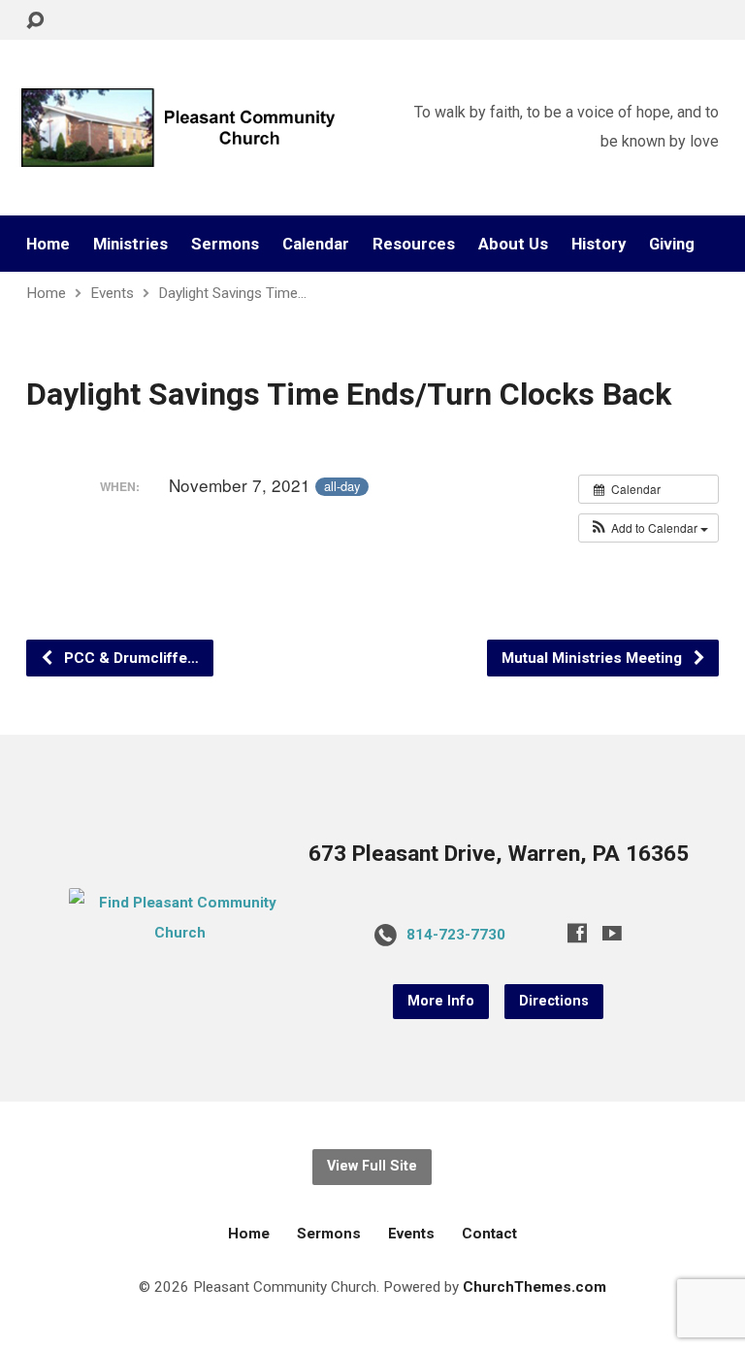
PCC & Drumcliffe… (129, 658)
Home (48, 244)
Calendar (315, 244)
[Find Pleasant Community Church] (180, 932)
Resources (413, 244)
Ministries (130, 244)
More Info (440, 1001)
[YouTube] (612, 932)
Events (112, 293)
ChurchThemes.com (534, 1287)
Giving (672, 244)
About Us (513, 244)
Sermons (225, 244)
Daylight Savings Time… (232, 293)
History (598, 244)
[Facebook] (577, 932)
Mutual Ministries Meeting (594, 658)
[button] (648, 528)
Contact (489, 1233)
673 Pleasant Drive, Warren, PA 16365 (498, 853)
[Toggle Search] (35, 21)
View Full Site (372, 1166)
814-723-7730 (455, 934)
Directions (554, 1001)
